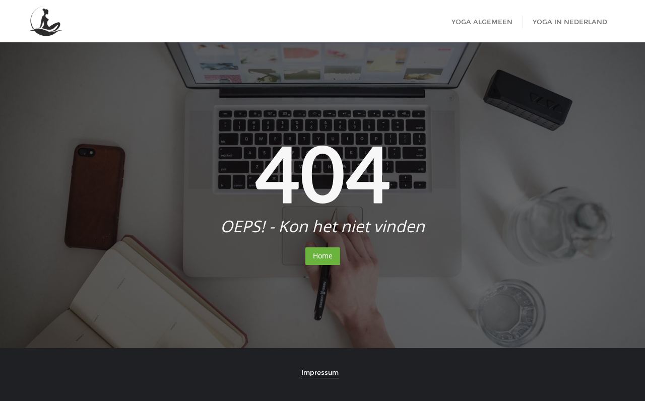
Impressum (320, 372)
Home (323, 255)
